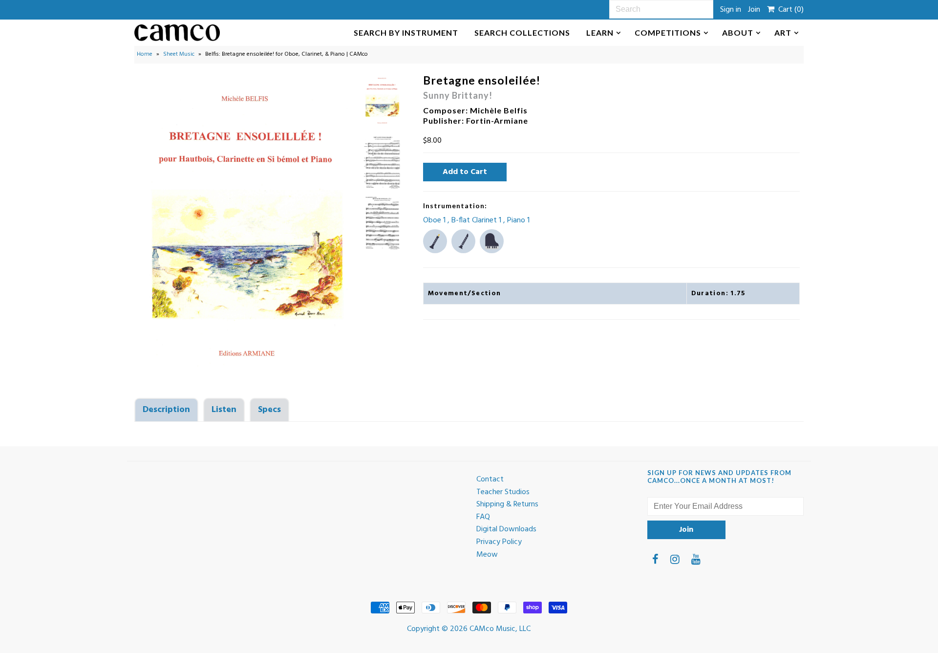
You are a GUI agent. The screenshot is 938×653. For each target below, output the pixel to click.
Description (166, 410)
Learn (600, 32)
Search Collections (522, 32)
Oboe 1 (435, 220)
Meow (487, 554)
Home (144, 54)
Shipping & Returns (507, 504)
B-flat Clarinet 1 (477, 220)
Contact (490, 479)
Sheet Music (178, 54)
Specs (269, 410)
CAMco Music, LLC (500, 629)
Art (782, 32)
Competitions (668, 32)
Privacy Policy (499, 542)
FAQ (483, 517)
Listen (224, 410)
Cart (789, 9)
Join (754, 9)
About (737, 32)
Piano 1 (518, 220)
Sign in (730, 9)
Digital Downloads (506, 529)
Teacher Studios (503, 492)
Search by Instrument (406, 32)
